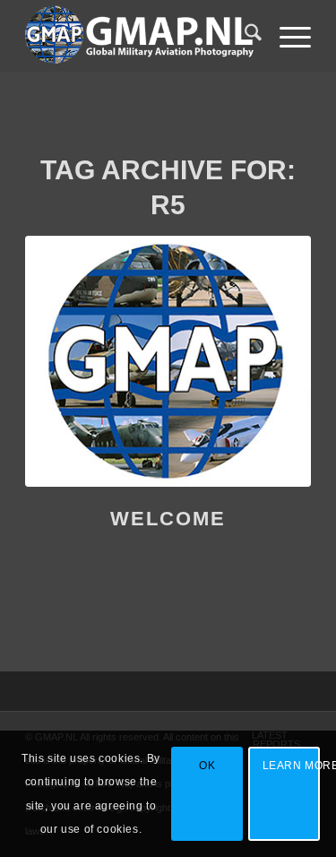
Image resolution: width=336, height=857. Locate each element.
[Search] (244, 36)
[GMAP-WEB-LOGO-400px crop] (139, 36)
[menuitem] (244, 36)
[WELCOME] (168, 361)
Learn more (291, 765)
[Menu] (286, 36)
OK (207, 765)
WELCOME (168, 518)
